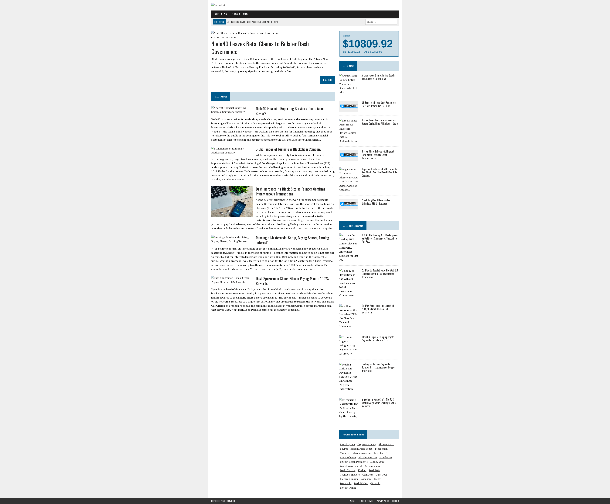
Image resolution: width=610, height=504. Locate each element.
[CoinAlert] (241, 5)
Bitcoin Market (373, 466)
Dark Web (374, 470)
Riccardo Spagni (349, 479)
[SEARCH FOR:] (381, 21)
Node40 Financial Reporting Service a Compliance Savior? (290, 110)
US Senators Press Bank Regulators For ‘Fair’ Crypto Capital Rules (379, 104)
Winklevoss (385, 457)
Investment (380, 453)
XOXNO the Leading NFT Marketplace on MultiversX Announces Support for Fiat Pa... (380, 238)
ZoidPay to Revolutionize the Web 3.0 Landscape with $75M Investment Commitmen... (380, 273)
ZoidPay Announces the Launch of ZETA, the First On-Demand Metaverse (378, 309)
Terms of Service (366, 501)
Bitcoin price (347, 444)
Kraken (362, 470)
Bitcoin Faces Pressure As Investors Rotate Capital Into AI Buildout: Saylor (380, 121)
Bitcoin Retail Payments (354, 461)
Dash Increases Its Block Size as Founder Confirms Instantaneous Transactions (290, 191)
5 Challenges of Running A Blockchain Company (288, 149)
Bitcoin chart (386, 444)
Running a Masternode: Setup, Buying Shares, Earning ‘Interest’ (292, 240)
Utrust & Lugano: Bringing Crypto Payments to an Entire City (378, 338)
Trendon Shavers (350, 474)
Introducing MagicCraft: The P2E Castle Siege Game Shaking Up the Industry (379, 403)
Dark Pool (381, 474)
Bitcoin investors (361, 453)
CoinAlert (231, 501)
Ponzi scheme (348, 457)
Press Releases (239, 14)
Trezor (377, 479)
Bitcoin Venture (367, 457)
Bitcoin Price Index (361, 448)
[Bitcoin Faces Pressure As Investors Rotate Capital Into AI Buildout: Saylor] (348, 141)
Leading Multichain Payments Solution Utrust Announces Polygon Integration (379, 367)
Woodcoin (345, 483)
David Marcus (347, 470)
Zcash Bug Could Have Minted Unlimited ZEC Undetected (376, 201)
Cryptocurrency (366, 444)
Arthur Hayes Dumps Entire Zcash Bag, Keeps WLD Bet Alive (378, 77)
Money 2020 (377, 461)
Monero (344, 453)
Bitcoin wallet (348, 487)
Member (395, 501)
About (352, 501)
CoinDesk (367, 474)
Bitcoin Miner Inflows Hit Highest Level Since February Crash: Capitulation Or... (378, 154)
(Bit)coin (375, 483)
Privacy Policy (383, 501)
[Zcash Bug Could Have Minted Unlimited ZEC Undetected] (348, 207)
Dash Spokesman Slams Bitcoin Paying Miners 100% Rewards (292, 280)
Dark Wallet (361, 483)
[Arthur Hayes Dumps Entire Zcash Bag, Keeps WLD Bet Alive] (348, 92)
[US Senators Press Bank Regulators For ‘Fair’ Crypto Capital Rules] (348, 109)
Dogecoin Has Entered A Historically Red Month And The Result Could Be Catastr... (379, 172)
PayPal (344, 448)
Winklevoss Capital (351, 466)
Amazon (366, 479)
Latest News (220, 14)
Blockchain (381, 448)
